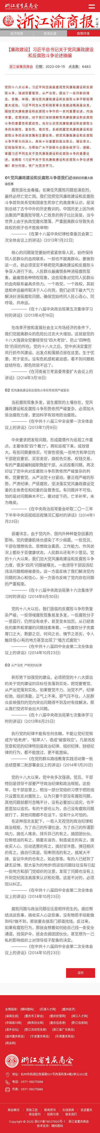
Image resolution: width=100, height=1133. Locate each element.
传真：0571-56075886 (27, 1089)
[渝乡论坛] (12, 1029)
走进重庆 (86, 1110)
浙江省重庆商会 (78, 1121)
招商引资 (53, 1114)
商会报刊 (35, 1114)
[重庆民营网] (57, 1016)
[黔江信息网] (79, 1023)
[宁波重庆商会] (40, 1036)
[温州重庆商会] (15, 1036)
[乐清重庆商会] (65, 1036)
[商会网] (10, 1043)
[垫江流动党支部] (35, 1029)
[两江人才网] (79, 1016)
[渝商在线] (12, 1016)
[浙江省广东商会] (63, 1029)
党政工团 (32, 1110)
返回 (80, 973)
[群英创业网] (35, 1023)
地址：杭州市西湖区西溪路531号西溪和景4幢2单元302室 (50, 1074)
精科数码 (57, 1126)
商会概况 (13, 1110)
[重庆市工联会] (34, 1016)
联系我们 (71, 1114)
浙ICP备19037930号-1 (49, 1121)
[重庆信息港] (57, 1023)
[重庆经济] (68, 1009)
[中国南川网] (13, 1023)
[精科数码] (27, 1009)
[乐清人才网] (48, 1009)
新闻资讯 (50, 1110)
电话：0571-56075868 (27, 1082)
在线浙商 (68, 1110)
